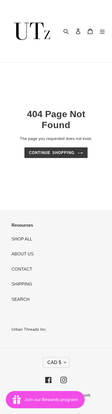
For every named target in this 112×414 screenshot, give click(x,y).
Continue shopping (51, 153)
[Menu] (102, 31)
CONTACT (21, 269)
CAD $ (54, 362)
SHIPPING (21, 284)
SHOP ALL (21, 238)
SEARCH (20, 299)
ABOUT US (22, 253)
